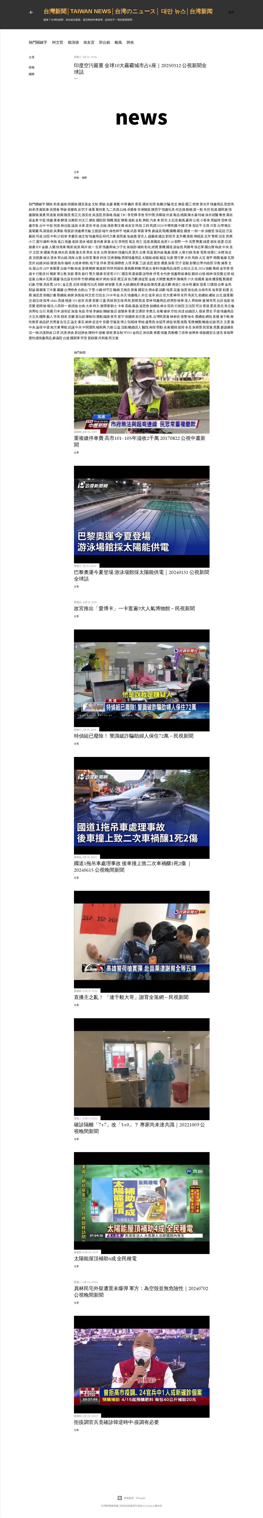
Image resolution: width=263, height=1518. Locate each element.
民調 (153, 225)
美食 (196, 252)
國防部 (101, 220)
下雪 (91, 290)
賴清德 (73, 42)
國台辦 (210, 247)
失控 (207, 209)
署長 (78, 274)
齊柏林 (197, 300)
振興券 (194, 332)
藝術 (32, 236)
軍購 (140, 231)
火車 (89, 306)
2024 (201, 268)
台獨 (39, 279)
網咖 (92, 279)
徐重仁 (212, 252)
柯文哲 (57, 42)
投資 (214, 209)
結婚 (39, 263)
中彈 (124, 204)
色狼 (53, 241)
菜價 (85, 268)
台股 (78, 258)
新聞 (135, 300)
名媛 (109, 204)
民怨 (138, 225)
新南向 (113, 252)
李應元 (151, 311)
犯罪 (152, 204)
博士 (123, 322)
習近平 (197, 225)
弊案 (199, 241)
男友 (89, 252)
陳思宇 (156, 209)
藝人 (49, 316)
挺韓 (181, 327)
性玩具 (92, 284)
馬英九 (193, 295)
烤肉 (106, 279)
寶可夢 (179, 258)
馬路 (195, 258)
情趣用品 (216, 204)
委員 (213, 306)
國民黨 (223, 209)
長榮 (106, 322)
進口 (61, 241)
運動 (99, 316)
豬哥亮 (211, 300)
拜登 (84, 338)
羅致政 (48, 231)
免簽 (81, 311)
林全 (163, 306)
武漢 (63, 332)
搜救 (190, 236)
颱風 (118, 42)
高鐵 (128, 306)
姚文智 (83, 236)
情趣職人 (134, 295)
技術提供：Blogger (135, 1497)
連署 (91, 209)
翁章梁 (217, 290)
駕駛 (185, 263)
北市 (207, 236)
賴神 (88, 322)
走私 (138, 220)
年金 (116, 295)
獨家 (53, 274)
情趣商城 (109, 247)
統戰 (184, 322)
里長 (89, 225)
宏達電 (108, 274)
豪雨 (189, 220)
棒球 (176, 295)
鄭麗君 (228, 279)
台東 (142, 252)
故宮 (81, 300)
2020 (160, 225)
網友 (92, 220)
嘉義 (135, 306)
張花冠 (220, 231)
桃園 (183, 215)
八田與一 (60, 306)
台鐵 (63, 268)
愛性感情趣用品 (40, 338)
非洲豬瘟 (144, 209)
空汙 (178, 263)
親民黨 (121, 236)
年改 (96, 225)
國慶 (56, 279)
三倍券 (183, 332)
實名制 (118, 332)
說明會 (147, 274)
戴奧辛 (171, 279)
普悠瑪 (229, 204)
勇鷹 (156, 332)
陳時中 (93, 332)
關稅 (49, 204)
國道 (169, 247)
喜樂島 (72, 209)
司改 (39, 236)
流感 (146, 241)
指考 (46, 300)
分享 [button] (32, 57)
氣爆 (223, 258)
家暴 (107, 241)
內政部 (208, 263)
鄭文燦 (119, 225)
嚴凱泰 (44, 209)
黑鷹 (216, 327)
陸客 (203, 284)
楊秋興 (101, 327)
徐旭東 (61, 247)
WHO (128, 332)
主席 (206, 225)
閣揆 (92, 268)
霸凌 (202, 311)
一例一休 (197, 231)
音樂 (95, 300)
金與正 (137, 332)
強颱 (208, 268)
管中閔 (150, 215)
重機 (162, 247)
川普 (213, 225)
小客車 (205, 220)
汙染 (229, 231)
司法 (199, 306)
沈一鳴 (34, 332)
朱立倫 (229, 306)
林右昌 (63, 252)
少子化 (121, 247)
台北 (219, 295)
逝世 (157, 263)
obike (53, 300)
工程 (146, 225)
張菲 (113, 279)
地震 (169, 290)
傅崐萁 (199, 236)
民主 (220, 322)
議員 (74, 225)
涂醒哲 (210, 231)
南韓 (152, 327)
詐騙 (167, 204)
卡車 (121, 306)
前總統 (203, 295)
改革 (152, 295)
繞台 (159, 295)
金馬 (228, 284)
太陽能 (147, 258)
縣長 (64, 316)
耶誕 (32, 290)
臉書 (32, 247)
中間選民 (89, 327)
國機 (173, 231)
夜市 (114, 316)
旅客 (171, 263)
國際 (32, 74)
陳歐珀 (91, 316)
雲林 (224, 220)
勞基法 (147, 268)
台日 (42, 311)
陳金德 (145, 284)
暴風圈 (129, 268)
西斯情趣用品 (131, 258)
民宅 (164, 220)
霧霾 (60, 290)
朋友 (213, 241)
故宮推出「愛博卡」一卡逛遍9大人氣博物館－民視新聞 (134, 608)
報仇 (50, 306)
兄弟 (118, 284)
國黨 (47, 252)
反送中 (97, 322)
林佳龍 (66, 225)
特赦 (201, 215)
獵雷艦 (217, 279)
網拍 (208, 316)
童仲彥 (98, 241)
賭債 (53, 263)
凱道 (142, 300)
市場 (89, 311)
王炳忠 (125, 290)
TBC (123, 215)
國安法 (143, 290)
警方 (92, 274)
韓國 (83, 284)
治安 (222, 236)
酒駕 (117, 220)
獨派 (70, 247)
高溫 (149, 252)
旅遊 (74, 311)
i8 (44, 279)
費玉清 (122, 279)
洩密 (110, 225)
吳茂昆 (97, 215)
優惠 (164, 263)
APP (46, 268)
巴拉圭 (100, 295)
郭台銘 (104, 42)
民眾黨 (208, 327)
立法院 (190, 306)
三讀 (142, 263)
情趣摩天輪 (83, 231)
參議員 (157, 231)
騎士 (114, 306)
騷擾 (99, 274)
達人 (188, 300)
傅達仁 (177, 284)
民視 (127, 300)
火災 (202, 258)
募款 (229, 215)
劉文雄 (119, 300)
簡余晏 (153, 290)
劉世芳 (170, 236)
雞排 (195, 274)
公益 (117, 327)
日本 (57, 311)
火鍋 (126, 284)
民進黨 (51, 215)
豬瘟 (181, 204)
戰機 (165, 231)
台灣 (220, 225)
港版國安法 (207, 332)
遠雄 (208, 279)
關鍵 (106, 311)
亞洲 (110, 258)
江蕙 (102, 300)
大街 (188, 258)
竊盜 (163, 258)
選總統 (200, 316)
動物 (189, 209)
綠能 (155, 258)
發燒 (109, 332)
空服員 (115, 322)
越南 (63, 204)
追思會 (144, 306)
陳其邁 (156, 284)
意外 (32, 263)
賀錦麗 (93, 338)
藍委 (221, 241)
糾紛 (46, 263)
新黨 (134, 290)
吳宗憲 (140, 316)
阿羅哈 (119, 268)
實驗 (102, 204)
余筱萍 (161, 322)
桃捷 (68, 300)
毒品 (176, 215)
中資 (46, 327)
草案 (135, 263)
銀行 (85, 274)
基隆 (72, 252)
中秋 (53, 236)
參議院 (57, 338)
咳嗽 (102, 332)
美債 (56, 204)
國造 (180, 231)
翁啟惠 (132, 236)
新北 (220, 306)
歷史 (209, 311)
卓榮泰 (132, 209)
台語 (220, 300)
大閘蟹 (161, 279)
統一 (91, 247)
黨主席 (81, 252)
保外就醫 (211, 215)
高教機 (173, 332)
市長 (57, 316)
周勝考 (189, 247)
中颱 (70, 268)
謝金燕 (178, 247)
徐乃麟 (133, 279)
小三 (32, 241)
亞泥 (228, 241)
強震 (184, 290)
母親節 (69, 231)
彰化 (147, 247)
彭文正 (65, 322)
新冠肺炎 (81, 332)
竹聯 (84, 279)
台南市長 (204, 290)
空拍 (174, 311)
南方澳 (55, 327)
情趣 (49, 220)
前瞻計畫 (49, 295)
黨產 (42, 215)
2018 (109, 295)
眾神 (149, 300)
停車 (103, 263)
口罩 (56, 332)
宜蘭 (71, 316)
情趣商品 (227, 311)
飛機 (110, 220)
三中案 (51, 290)
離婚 (116, 290)
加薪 (70, 274)
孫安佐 (87, 215)
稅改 (78, 268)
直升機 (181, 236)
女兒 (114, 241)
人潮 (182, 252)
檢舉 (180, 300)
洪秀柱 (34, 311)
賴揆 (70, 295)
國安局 (127, 274)
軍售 (148, 231)
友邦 (184, 295)
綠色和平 (115, 231)
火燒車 (77, 263)
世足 (174, 204)
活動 (124, 327)
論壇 (39, 327)
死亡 (139, 241)
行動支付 (42, 274)
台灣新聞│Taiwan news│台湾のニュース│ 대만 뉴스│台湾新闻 (128, 11)
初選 (226, 290)
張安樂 (218, 274)
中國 (181, 225)
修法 (46, 258)
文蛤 (95, 204)
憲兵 (135, 252)
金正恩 (67, 284)
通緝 (145, 204)
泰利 (155, 268)
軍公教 (62, 274)
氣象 (167, 252)
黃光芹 (205, 204)
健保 (167, 311)
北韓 (76, 284)
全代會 (165, 274)
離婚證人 (134, 327)
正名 (194, 268)
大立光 (34, 316)
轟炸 (131, 204)
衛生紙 (193, 290)
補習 (89, 241)
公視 (196, 220)
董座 (96, 258)
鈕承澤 (34, 209)
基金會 (34, 220)
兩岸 (84, 247)
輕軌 (85, 263)
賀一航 (198, 209)
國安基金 (84, 204)
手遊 (216, 311)
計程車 (62, 236)
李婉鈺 (98, 311)
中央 (225, 247)
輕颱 (138, 268)
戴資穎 (101, 268)
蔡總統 (62, 295)
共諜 (181, 311)
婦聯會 (119, 263)
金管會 (225, 268)
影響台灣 (196, 263)
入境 (128, 263)
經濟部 (172, 300)
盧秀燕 (150, 322)
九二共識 (112, 209)
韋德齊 (228, 332)
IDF (38, 247)
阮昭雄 (132, 322)
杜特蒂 (76, 279)
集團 (160, 204)
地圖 (126, 231)
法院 (46, 236)
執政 (218, 247)
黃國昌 (155, 241)
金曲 (45, 247)
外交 (144, 295)
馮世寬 (48, 284)
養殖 (216, 268)
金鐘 (152, 279)
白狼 (202, 274)
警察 (214, 236)
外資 (169, 215)
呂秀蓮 (55, 322)
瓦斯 (231, 258)
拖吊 (61, 263)
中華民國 (170, 225)
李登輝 (132, 215)
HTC (117, 274)
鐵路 (106, 316)
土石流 (173, 220)
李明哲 (123, 241)
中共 (78, 327)
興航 (146, 220)
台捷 (66, 338)
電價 (191, 322)
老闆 (39, 306)
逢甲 (209, 258)
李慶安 (73, 236)
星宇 (121, 316)
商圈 (216, 258)
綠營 (176, 268)
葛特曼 (100, 209)
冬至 (188, 327)
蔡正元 (76, 215)
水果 (81, 225)
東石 (81, 322)
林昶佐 (175, 316)
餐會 (222, 215)
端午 (105, 231)
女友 (96, 252)
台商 (104, 252)
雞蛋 (67, 215)
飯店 (114, 311)
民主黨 (114, 338)
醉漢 (64, 220)
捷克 (219, 332)
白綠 (123, 209)
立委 (227, 322)
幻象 (32, 284)
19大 (190, 279)
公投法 (185, 268)
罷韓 (174, 327)
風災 (132, 241)
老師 (75, 241)
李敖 (141, 215)
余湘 (167, 327)
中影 (49, 225)
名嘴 (159, 311)
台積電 (87, 258)
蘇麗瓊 (41, 290)
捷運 (226, 295)
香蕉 (138, 204)
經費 (155, 247)
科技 (103, 258)
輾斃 (198, 322)
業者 (57, 220)
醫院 (145, 327)
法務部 (73, 220)
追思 (149, 263)
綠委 (206, 241)
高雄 (110, 300)
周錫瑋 (215, 220)
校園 (60, 215)
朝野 (177, 241)
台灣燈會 (70, 290)
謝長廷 (66, 311)
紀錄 (212, 322)
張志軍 (199, 247)
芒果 (188, 225)
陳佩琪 (182, 279)
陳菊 (124, 220)
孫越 (116, 215)
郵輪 (117, 258)
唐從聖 (143, 279)
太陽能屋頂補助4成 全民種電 (105, 1258)
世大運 (168, 295)
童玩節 (80, 316)
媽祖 (169, 322)
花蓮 (176, 290)
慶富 (196, 284)
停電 (156, 274)
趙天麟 (166, 284)
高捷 (61, 300)
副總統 (155, 306)
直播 (216, 316)
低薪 (227, 300)
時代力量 (109, 236)
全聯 (221, 252)
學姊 (63, 209)
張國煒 (130, 316)
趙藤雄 (153, 236)
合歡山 (83, 290)
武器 (133, 231)
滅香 (224, 263)
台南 (81, 306)
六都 (110, 327)
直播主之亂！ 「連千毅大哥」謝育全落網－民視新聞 (131, 997)
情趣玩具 (168, 209)
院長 (170, 306)
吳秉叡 (58, 231)
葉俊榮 (137, 274)
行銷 (189, 252)
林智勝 (110, 284)
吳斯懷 (197, 327)
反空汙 (83, 209)
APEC (58, 284)
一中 (185, 241)
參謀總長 (227, 327)
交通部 (140, 311)
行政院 (180, 306)
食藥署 (55, 268)
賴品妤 (44, 322)
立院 (36, 252)
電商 (203, 252)
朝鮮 (101, 284)
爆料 (46, 241)
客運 (131, 311)
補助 (140, 247)
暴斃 (116, 204)
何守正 (108, 290)
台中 (42, 225)
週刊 (39, 241)
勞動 (159, 327)
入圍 (52, 247)
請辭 (162, 290)
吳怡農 (148, 332)
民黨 (54, 252)
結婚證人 (191, 311)
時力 (96, 306)
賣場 (110, 263)
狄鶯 (176, 322)
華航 (64, 327)
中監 (42, 220)
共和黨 (103, 338)
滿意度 (38, 295)
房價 (229, 236)
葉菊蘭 (34, 231)
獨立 (227, 225)
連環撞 (105, 306)
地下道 (94, 263)
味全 (191, 316)
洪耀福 (160, 215)
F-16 (171, 241)
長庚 (88, 300)
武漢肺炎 (45, 332)
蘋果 (174, 252)
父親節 (97, 231)
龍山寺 (38, 268)
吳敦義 (79, 295)
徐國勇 (199, 279)
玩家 (170, 258)
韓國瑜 (72, 204)
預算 (57, 225)
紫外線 (159, 252)
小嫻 (99, 290)
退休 (82, 241)
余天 (123, 295)
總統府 (135, 284)
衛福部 (132, 247)
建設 (161, 236)
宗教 (217, 263)
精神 (209, 274)
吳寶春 (55, 209)
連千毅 (225, 316)
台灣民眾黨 (161, 316)
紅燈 (227, 274)
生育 (98, 247)
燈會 (196, 204)
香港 (206, 306)
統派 (77, 247)
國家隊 (75, 338)
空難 (39, 284)
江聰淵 (212, 284)
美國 (49, 311)
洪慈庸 (38, 258)
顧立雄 (38, 300)
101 (74, 300)
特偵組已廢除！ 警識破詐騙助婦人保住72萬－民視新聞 (133, 736)
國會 (187, 231)
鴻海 (71, 258)
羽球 (110, 268)
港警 (184, 316)
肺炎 (130, 42)
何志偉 (180, 209)
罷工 (188, 204)
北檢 (103, 225)
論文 (74, 322)
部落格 (108, 215)
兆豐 (192, 241)
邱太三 (83, 220)
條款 (188, 274)
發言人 (142, 236)
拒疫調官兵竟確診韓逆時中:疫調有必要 (116, 1422)
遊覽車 (123, 311)
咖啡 (68, 263)
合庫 (221, 284)
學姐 (141, 322)
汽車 (153, 220)
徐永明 (187, 284)
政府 (164, 241)
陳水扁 (192, 215)
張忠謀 (65, 279)
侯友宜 (89, 42)
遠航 (131, 220)
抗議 (71, 327)
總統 (212, 295)
